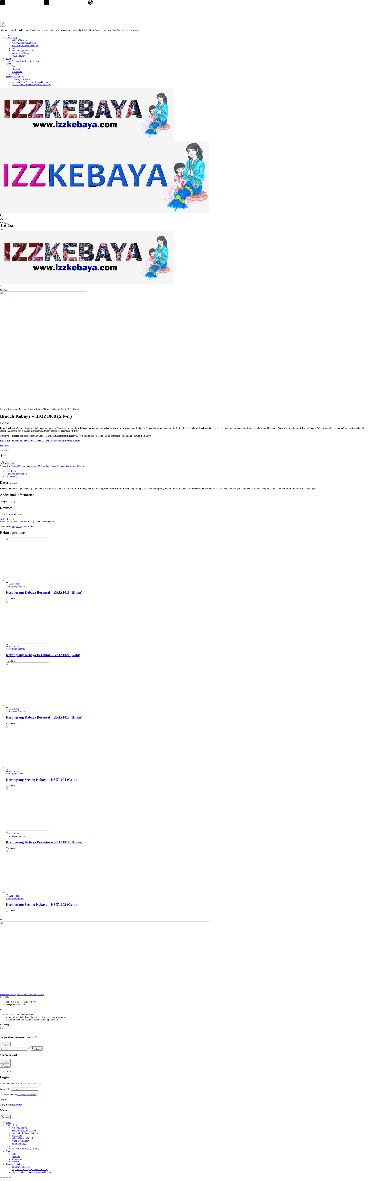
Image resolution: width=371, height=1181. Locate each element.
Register (18, 1104)
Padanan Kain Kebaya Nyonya (26, 61)
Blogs (8, 58)
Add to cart (14, 583)
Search (38, 1049)
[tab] (188, 471)
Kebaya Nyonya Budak (22, 50)
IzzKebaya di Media (21, 79)
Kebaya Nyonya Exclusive (24, 43)
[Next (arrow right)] (4, 1180)
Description (11, 471)
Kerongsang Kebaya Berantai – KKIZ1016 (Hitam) (44, 842)
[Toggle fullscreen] (7, 1177)
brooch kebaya (58, 466)
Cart (14, 66)
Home (8, 35)
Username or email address (13, 1083)
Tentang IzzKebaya (15, 76)
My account (17, 71)
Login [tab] (8, 1071)
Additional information (16, 473)
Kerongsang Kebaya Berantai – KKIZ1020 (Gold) (43, 655)
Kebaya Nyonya (19, 40)
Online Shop (11, 37)
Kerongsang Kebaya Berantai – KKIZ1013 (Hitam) (44, 717)
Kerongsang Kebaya (21, 53)
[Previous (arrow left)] (1, 1180)
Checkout (16, 69)
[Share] (4, 1177)
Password (5, 1089)
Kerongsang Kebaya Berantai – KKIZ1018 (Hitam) (44, 592)
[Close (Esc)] (1, 1177)
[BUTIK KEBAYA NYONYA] (87, 283)
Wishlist (15, 74)
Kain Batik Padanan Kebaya (25, 45)
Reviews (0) (11, 476)
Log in (3, 1100)
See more (4, 445)
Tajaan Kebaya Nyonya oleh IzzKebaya (30, 82)
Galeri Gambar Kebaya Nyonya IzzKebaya (31, 84)
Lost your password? (27, 1094)
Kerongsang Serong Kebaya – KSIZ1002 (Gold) (41, 904)
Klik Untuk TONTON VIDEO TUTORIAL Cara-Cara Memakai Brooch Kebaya (40, 440)
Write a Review (7, 519)
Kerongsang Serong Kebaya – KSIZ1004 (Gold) (41, 780)
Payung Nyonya (19, 56)
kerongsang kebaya (75, 466)
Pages (8, 63)
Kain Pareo (17, 48)
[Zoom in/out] (10, 1177)
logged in (16, 526)
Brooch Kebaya (35, 409)
